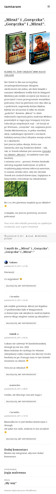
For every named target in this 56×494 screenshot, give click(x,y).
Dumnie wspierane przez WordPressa (20, 490)
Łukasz (13, 262)
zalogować (21, 453)
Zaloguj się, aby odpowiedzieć (21, 286)
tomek (30, 236)
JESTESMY (8, 238)
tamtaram (12, 6)
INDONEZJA (42, 236)
